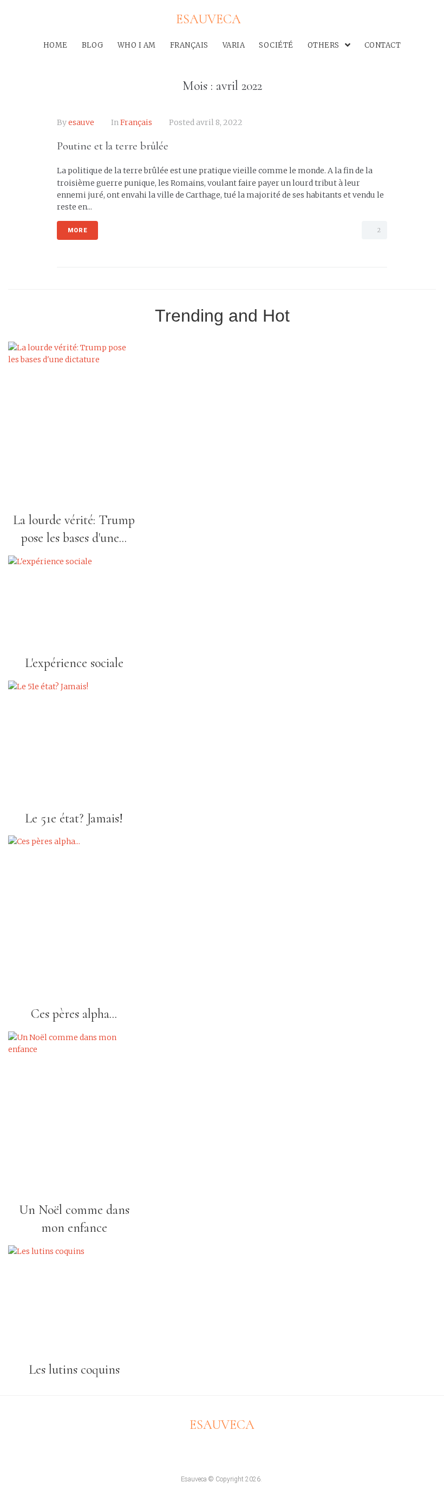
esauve (81, 122)
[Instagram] (40, 22)
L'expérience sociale (74, 663)
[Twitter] (24, 22)
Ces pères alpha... (74, 1014)
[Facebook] (9, 22)
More (77, 230)
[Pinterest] (55, 22)
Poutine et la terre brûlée (112, 146)
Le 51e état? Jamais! (74, 818)
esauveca (222, 1425)
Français (136, 122)
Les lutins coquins (74, 1369)
